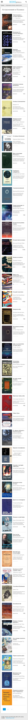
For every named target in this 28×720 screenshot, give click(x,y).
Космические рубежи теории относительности (18, 223)
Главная (2, 5)
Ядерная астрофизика (19, 448)
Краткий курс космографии (16, 552)
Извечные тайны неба (19, 396)
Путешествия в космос (19, 240)
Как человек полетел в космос (19, 639)
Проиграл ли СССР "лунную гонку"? (18, 569)
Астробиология (17, 603)
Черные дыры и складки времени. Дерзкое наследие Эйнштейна (18, 15)
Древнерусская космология (17, 673)
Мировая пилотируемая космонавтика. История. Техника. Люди (18, 50)
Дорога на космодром (19, 499)
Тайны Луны (16, 413)
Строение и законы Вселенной (18, 85)
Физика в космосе (18, 257)
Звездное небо (17, 309)
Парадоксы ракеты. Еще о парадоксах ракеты (18, 691)
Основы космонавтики (19, 101)
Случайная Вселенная (19, 586)
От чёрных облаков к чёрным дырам (18, 431)
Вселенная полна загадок (17, 483)
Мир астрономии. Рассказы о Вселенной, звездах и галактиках (18, 154)
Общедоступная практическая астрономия (17, 119)
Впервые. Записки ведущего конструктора (18, 621)
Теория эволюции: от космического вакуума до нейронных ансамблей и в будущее (19, 206)
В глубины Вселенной (18, 136)
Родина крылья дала (18, 655)
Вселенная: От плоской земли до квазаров (18, 33)
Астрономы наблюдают (16, 362)
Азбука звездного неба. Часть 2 (17, 67)
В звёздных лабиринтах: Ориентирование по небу (18, 171)
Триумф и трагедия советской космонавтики (18, 466)
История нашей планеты (17, 379)
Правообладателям (10, 717)
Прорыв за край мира (19, 517)
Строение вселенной (18, 188)
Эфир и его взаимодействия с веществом (18, 275)
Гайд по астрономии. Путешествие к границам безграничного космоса (18, 344)
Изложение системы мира (18, 327)
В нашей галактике (18, 292)
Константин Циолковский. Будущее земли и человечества (17, 535)
